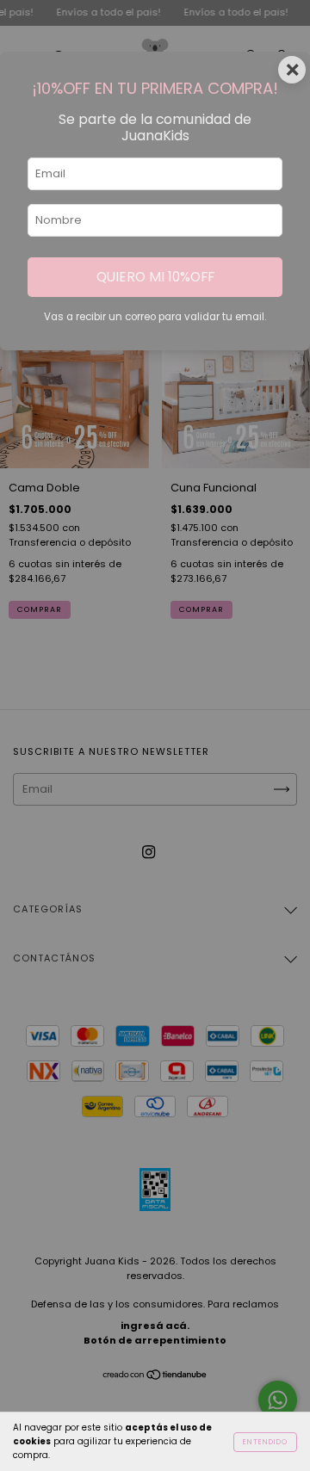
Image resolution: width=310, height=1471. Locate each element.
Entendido (265, 1442)
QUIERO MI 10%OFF (155, 277)
